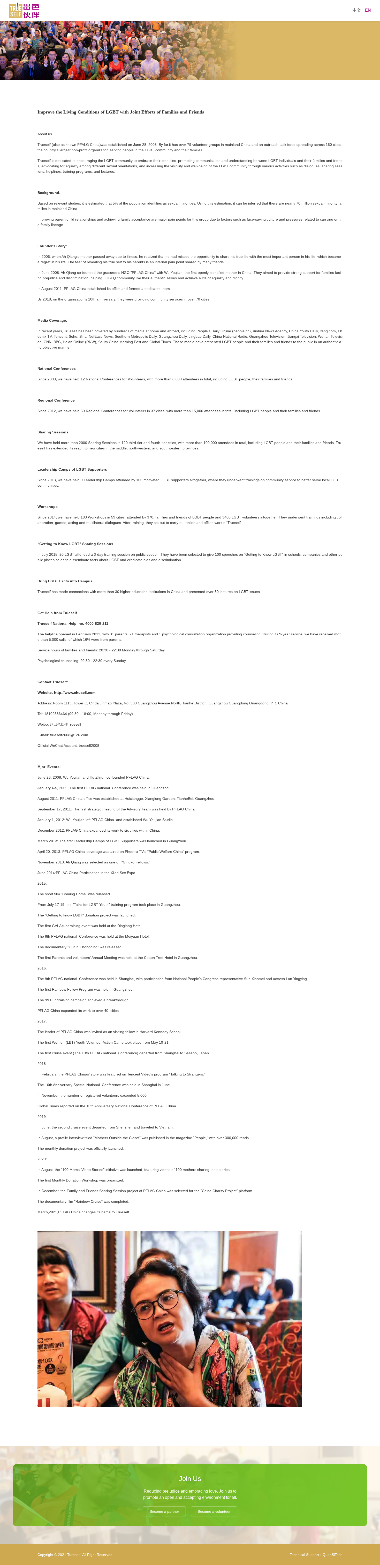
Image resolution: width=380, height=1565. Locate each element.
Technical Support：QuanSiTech (316, 1555)
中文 (357, 10)
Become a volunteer (214, 1511)
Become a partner (164, 1511)
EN (368, 10)
